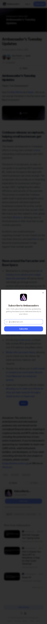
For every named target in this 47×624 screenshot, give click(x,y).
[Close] (43, 293)
